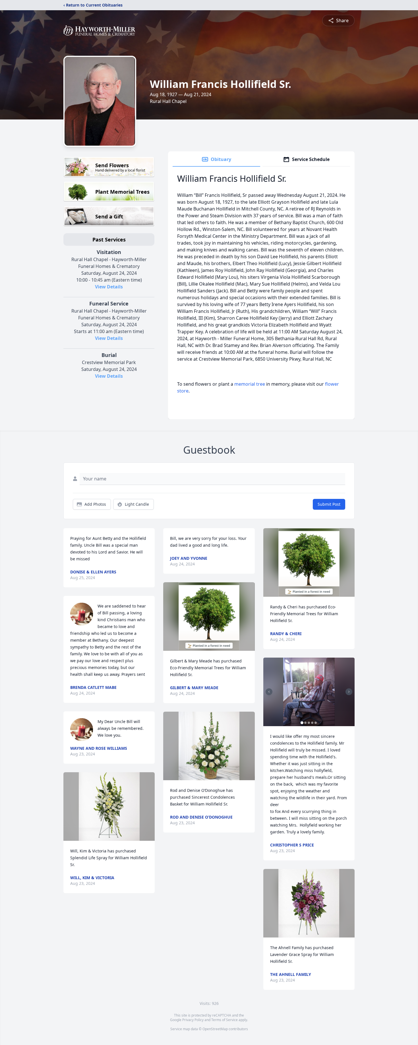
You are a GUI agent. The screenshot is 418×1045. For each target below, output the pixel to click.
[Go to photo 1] (302, 722)
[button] (109, 806)
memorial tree (249, 384)
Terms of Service (224, 1019)
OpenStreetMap (215, 1029)
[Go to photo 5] (315, 723)
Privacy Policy (193, 1019)
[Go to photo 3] (309, 723)
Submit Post (329, 504)
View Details (109, 287)
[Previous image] (269, 691)
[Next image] (348, 691)
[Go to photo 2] (305, 723)
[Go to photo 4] (312, 723)
